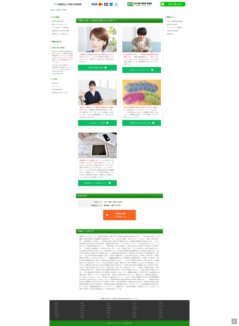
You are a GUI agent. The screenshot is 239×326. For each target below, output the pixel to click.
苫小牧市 (82, 305)
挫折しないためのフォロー (140, 70)
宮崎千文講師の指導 (95, 67)
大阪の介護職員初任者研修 (174, 21)
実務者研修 (170, 34)
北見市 (161, 312)
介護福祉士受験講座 (172, 30)
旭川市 (134, 317)
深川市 (134, 310)
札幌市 (56, 303)
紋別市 (161, 317)
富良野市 (161, 305)
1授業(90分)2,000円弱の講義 (140, 123)
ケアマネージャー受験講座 (174, 27)
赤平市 (108, 315)
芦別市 (108, 312)
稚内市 (134, 312)
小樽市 (56, 317)
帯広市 (82, 312)
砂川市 (134, 305)
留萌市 (161, 310)
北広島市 (56, 315)
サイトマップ (56, 86)
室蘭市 (82, 303)
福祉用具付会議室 (172, 24)
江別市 (56, 305)
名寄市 (161, 303)
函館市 (82, 317)
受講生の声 (55, 83)
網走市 (161, 315)
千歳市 (56, 308)
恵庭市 (56, 310)
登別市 (82, 308)
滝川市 (134, 303)
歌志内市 (135, 308)
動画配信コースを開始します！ (95, 183)
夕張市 (108, 305)
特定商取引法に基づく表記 (59, 92)
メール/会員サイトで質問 (96, 123)
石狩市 (56, 312)
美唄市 (108, 310)
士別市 (161, 308)
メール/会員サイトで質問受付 (60, 27)
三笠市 (108, 317)
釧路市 (134, 315)
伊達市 (82, 310)
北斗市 (108, 303)
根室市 (82, 315)
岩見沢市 (109, 308)
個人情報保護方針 (57, 89)
